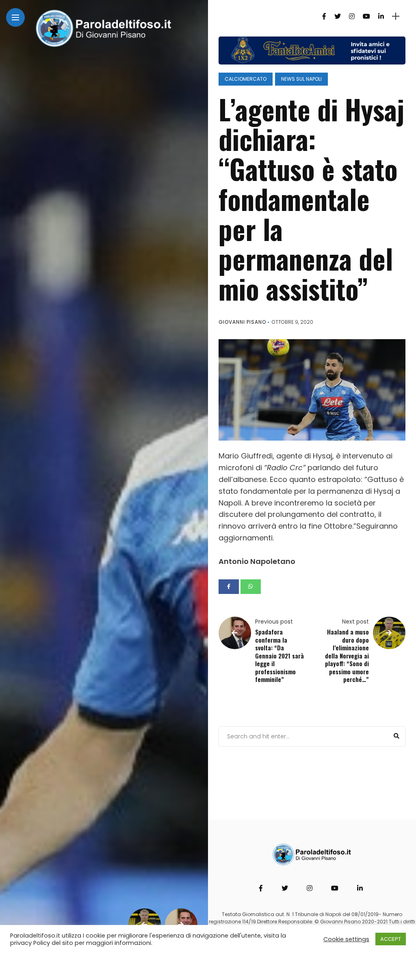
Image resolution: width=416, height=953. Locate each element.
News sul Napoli (301, 78)
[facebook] (229, 586)
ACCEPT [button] (390, 939)
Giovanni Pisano (242, 321)
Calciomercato (245, 78)
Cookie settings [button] (346, 939)
